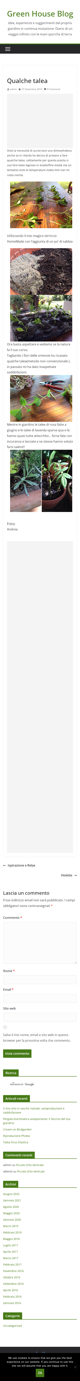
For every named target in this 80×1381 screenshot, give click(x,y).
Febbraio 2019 (12, 1232)
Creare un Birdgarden (17, 1129)
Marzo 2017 (10, 1258)
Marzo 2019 (10, 1226)
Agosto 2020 (11, 1207)
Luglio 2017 (10, 1245)
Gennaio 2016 (12, 1303)
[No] (75, 1367)
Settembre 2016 (13, 1284)
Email (8, 989)
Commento (12, 917)
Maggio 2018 (11, 1239)
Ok (40, 1373)
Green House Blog (40, 13)
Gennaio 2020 (12, 1219)
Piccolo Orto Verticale (30, 1165)
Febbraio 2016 (12, 1296)
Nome (9, 971)
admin (13, 89)
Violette (66, 875)
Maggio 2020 (11, 1213)
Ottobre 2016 (11, 1277)
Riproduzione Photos (16, 1136)
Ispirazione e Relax (21, 865)
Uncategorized (16, 71)
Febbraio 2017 (12, 1264)
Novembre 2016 (13, 1271)
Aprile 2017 (10, 1251)
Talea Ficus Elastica (15, 1142)
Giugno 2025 (11, 1194)
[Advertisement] (40, 121)
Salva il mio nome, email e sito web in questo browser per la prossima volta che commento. (37, 1038)
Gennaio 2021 (12, 1200)
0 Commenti (53, 89)
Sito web (9, 1008)
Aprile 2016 (10, 1290)
